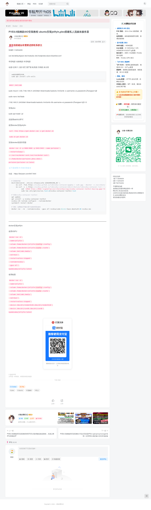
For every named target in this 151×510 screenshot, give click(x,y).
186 (21, 418)
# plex (12, 390)
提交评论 (103, 459)
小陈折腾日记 (18, 36)
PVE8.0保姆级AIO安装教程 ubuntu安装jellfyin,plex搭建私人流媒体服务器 (49, 31)
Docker (15, 26)
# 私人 (37, 390)
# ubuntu (20, 390)
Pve (23, 387)
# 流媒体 (29, 390)
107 (27, 418)
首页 (9, 26)
